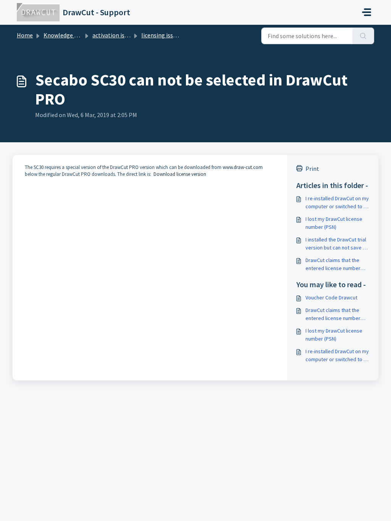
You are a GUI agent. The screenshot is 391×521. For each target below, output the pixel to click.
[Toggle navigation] (366, 12)
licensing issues (161, 35)
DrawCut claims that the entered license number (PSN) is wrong (332, 264)
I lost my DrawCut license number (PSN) (333, 222)
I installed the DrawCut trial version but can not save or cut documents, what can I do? (336, 244)
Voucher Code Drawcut (331, 297)
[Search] (363, 35)
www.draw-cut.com (243, 167)
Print (312, 168)
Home (25, 35)
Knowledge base (65, 35)
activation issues (114, 35)
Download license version (179, 174)
